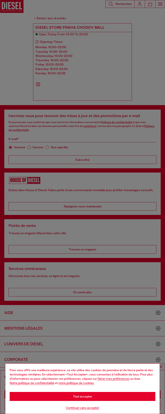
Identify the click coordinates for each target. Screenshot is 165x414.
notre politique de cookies (76, 383)
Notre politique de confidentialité (32, 383)
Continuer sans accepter (82, 408)
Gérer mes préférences (114, 378)
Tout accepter (82, 396)
